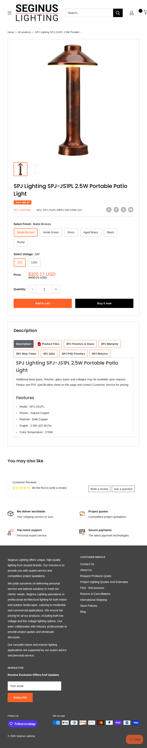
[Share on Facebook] (109, 209)
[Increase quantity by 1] (56, 289)
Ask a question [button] (123, 489)
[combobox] (89, 13)
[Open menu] (9, 12)
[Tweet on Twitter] (123, 209)
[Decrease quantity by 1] (33, 289)
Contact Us (87, 564)
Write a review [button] (99, 489)
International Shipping (93, 599)
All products (24, 32)
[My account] (132, 13)
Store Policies (88, 605)
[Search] (118, 13)
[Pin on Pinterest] (116, 209)
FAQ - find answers (92, 587)
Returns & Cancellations (95, 593)
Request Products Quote (95, 576)
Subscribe (20, 697)
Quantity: (20, 289)
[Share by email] (130, 209)
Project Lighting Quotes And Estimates (104, 581)
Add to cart (42, 303)
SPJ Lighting (22, 210)
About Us (86, 570)
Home (11, 32)
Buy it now (104, 303)
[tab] (24, 344)
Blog (83, 611)
